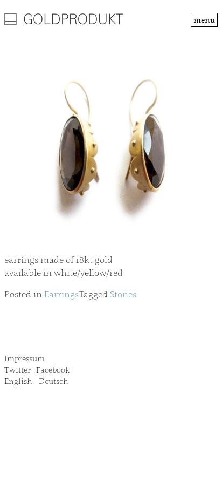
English (18, 381)
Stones (123, 294)
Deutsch (53, 381)
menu (204, 19)
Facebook (53, 369)
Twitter (17, 369)
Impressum (24, 358)
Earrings (61, 294)
